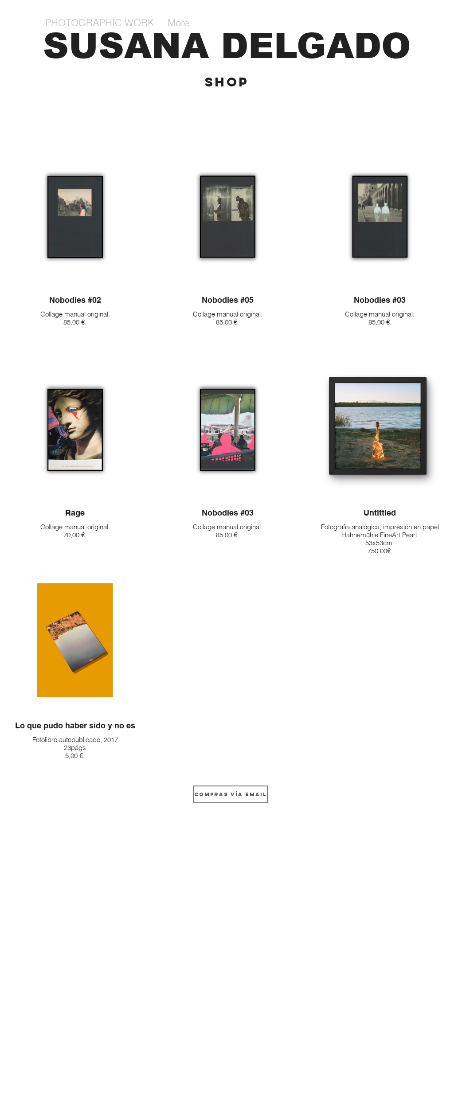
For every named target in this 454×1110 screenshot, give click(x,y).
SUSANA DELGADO (227, 46)
